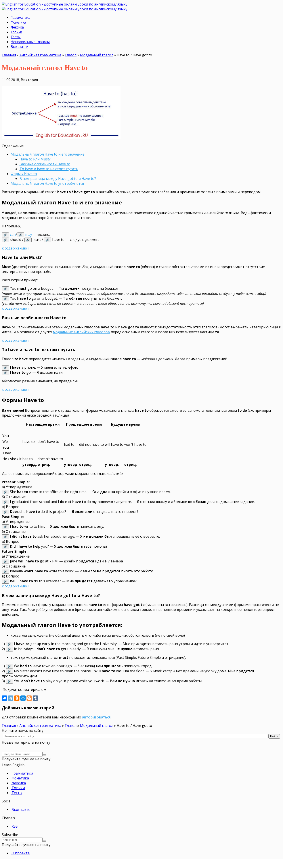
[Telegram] (10, 698)
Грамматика (20, 17)
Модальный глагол (96, 55)
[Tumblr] (35, 698)
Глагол (70, 55)
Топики (16, 32)
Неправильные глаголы (30, 42)
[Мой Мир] (23, 698)
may (25, 234)
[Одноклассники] (16, 698)
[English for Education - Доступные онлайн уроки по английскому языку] (64, 4)
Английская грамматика (40, 55)
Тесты (16, 37)
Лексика (17, 27)
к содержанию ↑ (16, 248)
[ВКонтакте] (4, 698)
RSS (14, 826)
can (10, 234)
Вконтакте (20, 809)
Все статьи (19, 47)
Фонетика (18, 22)
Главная (9, 55)
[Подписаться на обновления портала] (44, 755)
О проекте (20, 853)
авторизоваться (96, 717)
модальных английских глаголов (81, 332)
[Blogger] (29, 698)
